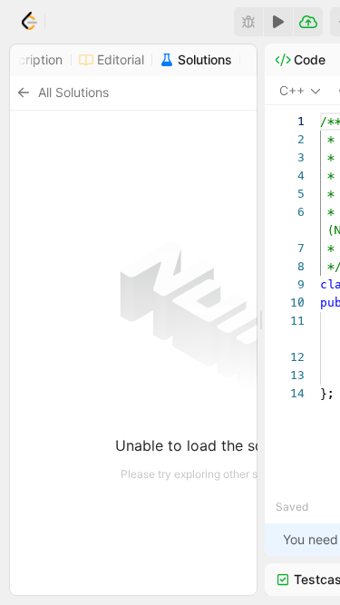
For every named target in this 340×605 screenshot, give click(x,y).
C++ (292, 90)
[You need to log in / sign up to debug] (248, 21)
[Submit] (308, 21)
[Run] (278, 21)
